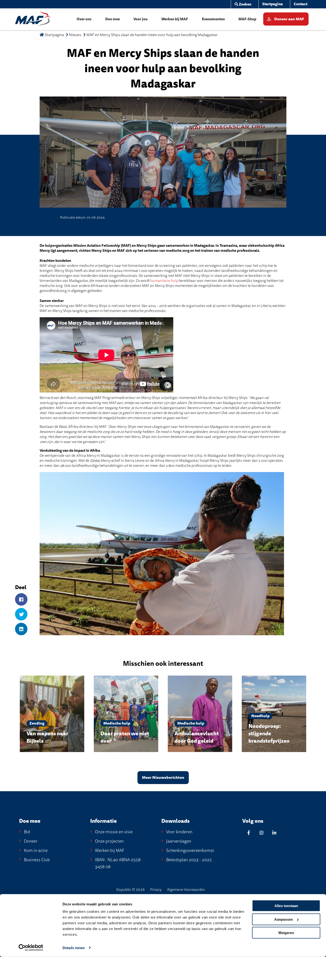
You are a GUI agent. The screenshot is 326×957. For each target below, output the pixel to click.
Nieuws (75, 35)
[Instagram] (261, 832)
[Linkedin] (274, 832)
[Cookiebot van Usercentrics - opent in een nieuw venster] (31, 947)
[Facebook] (21, 599)
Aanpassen (283, 919)
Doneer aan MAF (289, 19)
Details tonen (74, 948)
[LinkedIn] (21, 629)
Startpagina (54, 35)
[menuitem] (243, 4)
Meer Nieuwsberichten (163, 777)
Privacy (156, 889)
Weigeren (286, 933)
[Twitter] (21, 614)
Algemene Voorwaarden (186, 889)
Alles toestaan (286, 906)
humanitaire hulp (164, 280)
